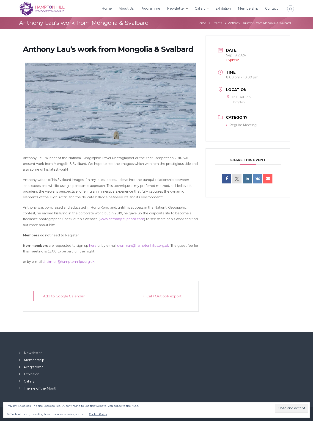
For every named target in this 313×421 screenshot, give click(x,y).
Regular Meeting (243, 125)
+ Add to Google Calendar (62, 296)
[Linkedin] (247, 178)
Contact (271, 8)
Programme (150, 8)
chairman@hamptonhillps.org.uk (143, 246)
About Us (126, 8)
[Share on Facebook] (226, 178)
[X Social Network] (237, 178)
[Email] (267, 178)
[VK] (257, 178)
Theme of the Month (41, 388)
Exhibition (223, 8)
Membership (248, 8)
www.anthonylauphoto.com (122, 219)
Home (107, 8)
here (92, 246)
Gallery (200, 8)
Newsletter (176, 8)
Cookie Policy (98, 414)
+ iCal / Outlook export (162, 296)
